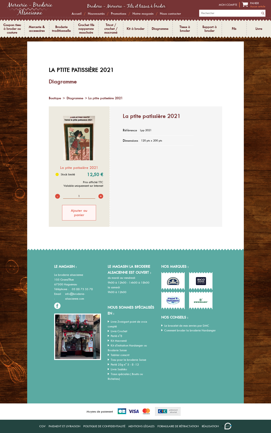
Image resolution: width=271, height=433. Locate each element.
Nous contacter (170, 13)
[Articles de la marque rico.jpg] (201, 281)
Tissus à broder (185, 29)
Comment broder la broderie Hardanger (190, 330)
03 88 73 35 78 (82, 289)
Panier (257, 5)
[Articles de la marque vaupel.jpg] (173, 300)
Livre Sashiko (119, 369)
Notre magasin (143, 13)
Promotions (118, 13)
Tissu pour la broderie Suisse (128, 360)
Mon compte (228, 4)
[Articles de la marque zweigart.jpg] (201, 300)
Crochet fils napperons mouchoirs (86, 28)
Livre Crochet (119, 331)
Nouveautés (96, 13)
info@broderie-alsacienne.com (75, 296)
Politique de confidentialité (104, 426)
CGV (42, 426)
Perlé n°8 (116, 336)
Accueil (77, 13)
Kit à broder (135, 29)
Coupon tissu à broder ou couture (12, 28)
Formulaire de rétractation (178, 426)
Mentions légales (141, 426)
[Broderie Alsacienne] (29, 15)
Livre (259, 29)
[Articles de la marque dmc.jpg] (173, 281)
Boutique (55, 98)
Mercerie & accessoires (37, 29)
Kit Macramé (119, 341)
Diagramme (160, 29)
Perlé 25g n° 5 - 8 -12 (125, 364)
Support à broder (209, 29)
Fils (234, 29)
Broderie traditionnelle (61, 29)
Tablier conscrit (120, 355)
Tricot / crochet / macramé (110, 28)
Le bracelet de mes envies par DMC (186, 325)
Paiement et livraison (64, 426)
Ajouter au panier (79, 212)
